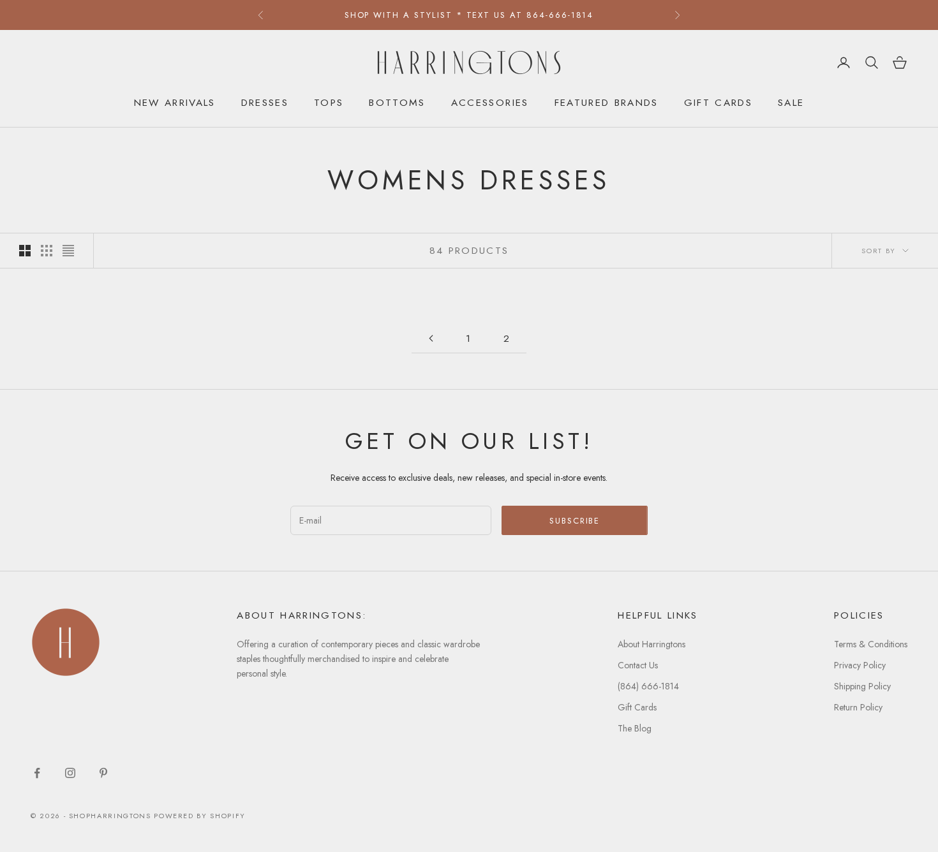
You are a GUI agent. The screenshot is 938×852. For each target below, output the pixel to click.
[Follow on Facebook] (37, 773)
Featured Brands (607, 102)
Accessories (490, 102)
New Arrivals (175, 102)
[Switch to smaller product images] (46, 250)
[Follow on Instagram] (70, 773)
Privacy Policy (860, 665)
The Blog (634, 728)
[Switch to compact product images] (68, 250)
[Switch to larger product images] (25, 250)
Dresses (264, 102)
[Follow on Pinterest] (103, 773)
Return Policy (858, 707)
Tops (328, 102)
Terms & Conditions (870, 644)
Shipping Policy (862, 686)
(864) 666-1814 (648, 686)
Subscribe (574, 521)
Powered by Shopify (200, 816)
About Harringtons (651, 644)
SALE (791, 102)
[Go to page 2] (431, 338)
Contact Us (638, 665)
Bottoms (397, 102)
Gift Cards (718, 102)
